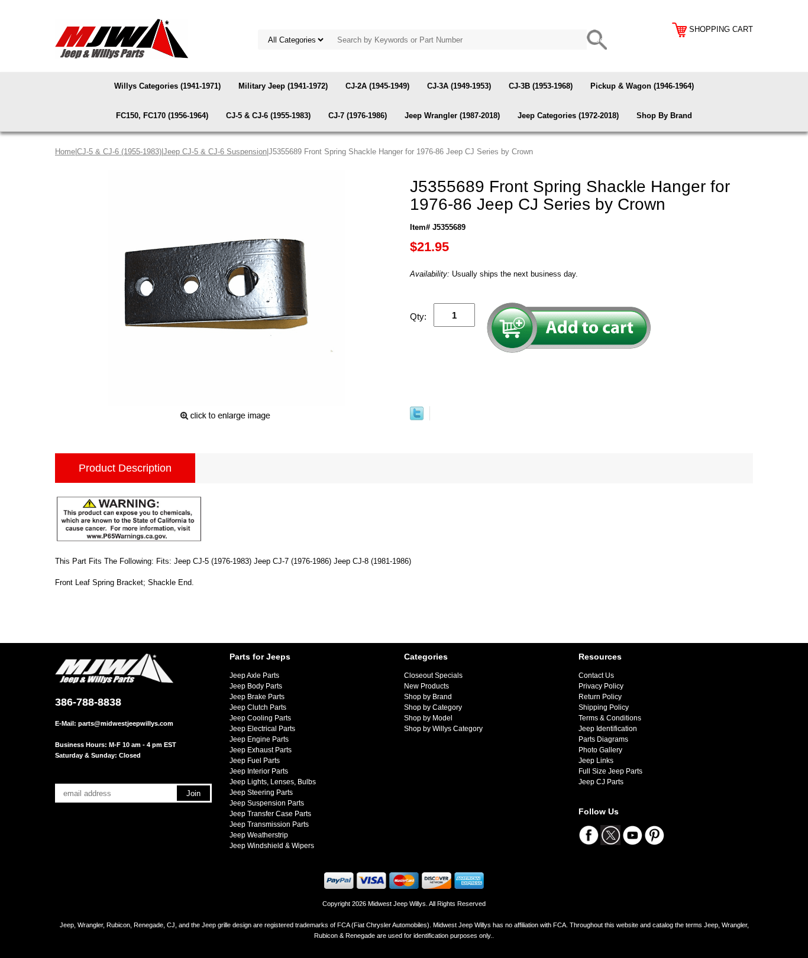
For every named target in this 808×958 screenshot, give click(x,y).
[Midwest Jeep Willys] (121, 38)
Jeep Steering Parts (261, 792)
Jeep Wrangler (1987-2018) (452, 115)
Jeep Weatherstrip (259, 835)
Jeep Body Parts (256, 686)
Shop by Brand (428, 697)
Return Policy (600, 697)
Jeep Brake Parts (257, 697)
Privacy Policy (600, 686)
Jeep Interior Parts (259, 771)
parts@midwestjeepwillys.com (125, 723)
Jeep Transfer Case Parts (270, 814)
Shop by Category (433, 707)
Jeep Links (595, 760)
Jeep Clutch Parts (258, 707)
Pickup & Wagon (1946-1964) (642, 86)
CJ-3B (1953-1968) (541, 86)
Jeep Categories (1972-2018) (568, 115)
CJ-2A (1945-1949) (377, 86)
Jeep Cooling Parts (260, 718)
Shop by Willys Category (443, 729)
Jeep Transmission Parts (269, 824)
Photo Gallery (600, 750)
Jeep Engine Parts (259, 739)
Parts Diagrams (603, 739)
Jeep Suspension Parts (267, 803)
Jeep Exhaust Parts (261, 750)
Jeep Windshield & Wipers (272, 846)
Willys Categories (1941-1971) (167, 86)
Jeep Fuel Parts (255, 760)
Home (65, 151)
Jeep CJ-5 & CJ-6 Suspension (215, 151)
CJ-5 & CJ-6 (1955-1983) (268, 115)
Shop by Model (428, 718)
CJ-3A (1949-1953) (459, 86)
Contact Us (596, 675)
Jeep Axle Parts (254, 675)
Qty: (418, 316)
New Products (426, 686)
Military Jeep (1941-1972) (283, 86)
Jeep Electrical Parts (262, 729)
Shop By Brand (664, 115)
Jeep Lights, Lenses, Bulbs (273, 782)
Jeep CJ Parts (600, 782)
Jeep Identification (607, 729)
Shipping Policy (603, 707)
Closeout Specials (433, 675)
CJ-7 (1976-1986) (357, 115)
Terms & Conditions (609, 718)
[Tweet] (417, 417)
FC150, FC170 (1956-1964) (162, 115)
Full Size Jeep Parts (610, 771)
